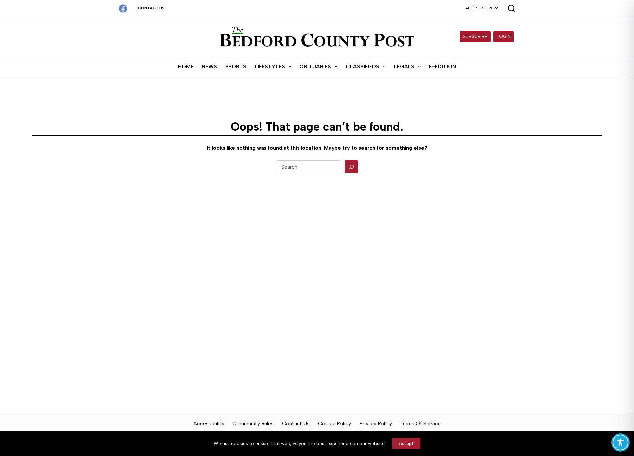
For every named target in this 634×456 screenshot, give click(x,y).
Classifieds (362, 66)
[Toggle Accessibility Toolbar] (620, 442)
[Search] (351, 166)
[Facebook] (123, 8)
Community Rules (253, 423)
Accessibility (209, 423)
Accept (406, 443)
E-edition (442, 66)
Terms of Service (420, 423)
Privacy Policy (375, 423)
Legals (404, 66)
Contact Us (151, 8)
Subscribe (475, 36)
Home (186, 66)
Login (504, 36)
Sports (235, 66)
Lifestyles (270, 66)
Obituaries (315, 66)
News (209, 66)
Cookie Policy (334, 423)
